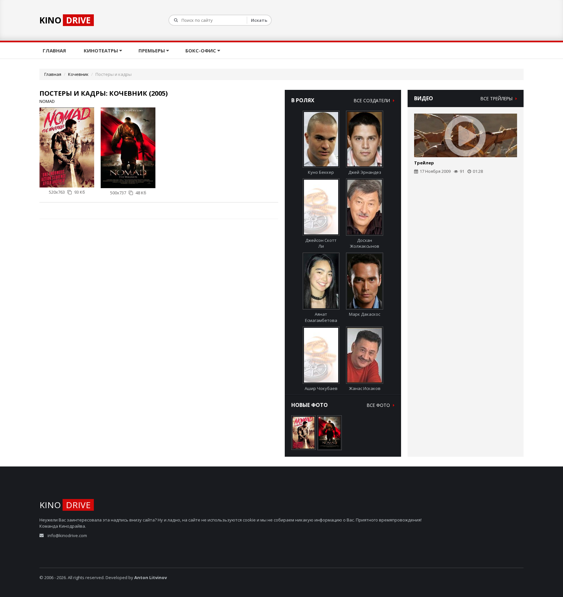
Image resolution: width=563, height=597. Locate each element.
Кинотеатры (101, 50)
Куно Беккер (321, 172)
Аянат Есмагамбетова (321, 317)
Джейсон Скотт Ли (321, 243)
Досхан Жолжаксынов (364, 243)
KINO (65, 20)
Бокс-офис (201, 50)
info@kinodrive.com (67, 535)
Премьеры (152, 50)
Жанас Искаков (365, 388)
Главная (55, 50)
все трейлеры (497, 98)
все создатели (372, 100)
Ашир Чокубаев (321, 388)
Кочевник (78, 74)
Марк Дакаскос (364, 314)
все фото (379, 405)
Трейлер (424, 163)
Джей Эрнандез (364, 172)
